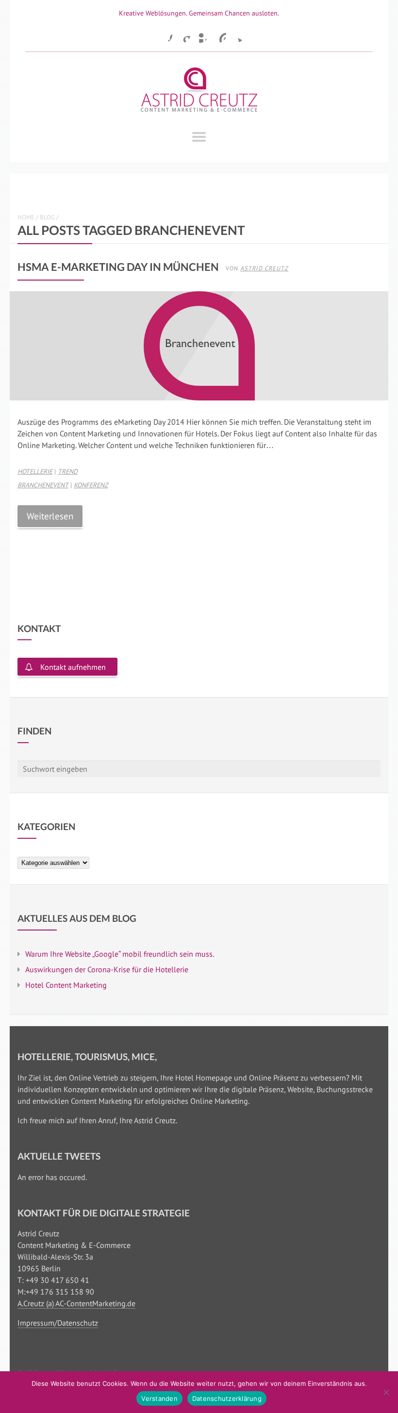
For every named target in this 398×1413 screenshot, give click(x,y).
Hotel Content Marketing (66, 985)
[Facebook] (164, 35)
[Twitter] (236, 35)
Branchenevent (42, 485)
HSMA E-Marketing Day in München (118, 266)
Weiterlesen (50, 516)
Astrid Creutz (264, 268)
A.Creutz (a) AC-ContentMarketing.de (76, 1303)
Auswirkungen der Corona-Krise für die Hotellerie (106, 969)
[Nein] (386, 1392)
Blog (47, 217)
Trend (68, 471)
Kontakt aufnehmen (73, 667)
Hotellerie (34, 471)
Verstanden (159, 1398)
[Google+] (182, 35)
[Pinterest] (218, 35)
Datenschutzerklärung (227, 1398)
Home (25, 217)
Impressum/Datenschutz (57, 1323)
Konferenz (91, 485)
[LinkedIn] (200, 35)
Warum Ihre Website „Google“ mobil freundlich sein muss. (119, 954)
